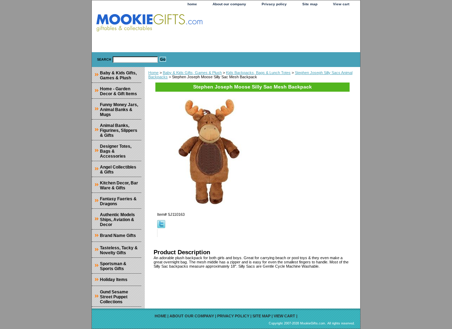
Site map (309, 4)
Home (153, 73)
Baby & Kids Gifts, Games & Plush (192, 73)
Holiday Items (113, 279)
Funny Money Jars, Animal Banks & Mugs (119, 109)
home (192, 4)
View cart (341, 4)
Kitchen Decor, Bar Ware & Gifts (119, 185)
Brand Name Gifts (118, 235)
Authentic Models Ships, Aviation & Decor (117, 219)
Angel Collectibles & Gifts (118, 170)
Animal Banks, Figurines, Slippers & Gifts (118, 130)
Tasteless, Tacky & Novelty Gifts (119, 250)
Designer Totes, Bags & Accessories (115, 151)
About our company (229, 4)
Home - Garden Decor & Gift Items (118, 91)
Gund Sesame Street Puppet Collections (114, 297)
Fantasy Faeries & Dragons (118, 201)
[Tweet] (161, 227)
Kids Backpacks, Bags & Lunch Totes (258, 73)
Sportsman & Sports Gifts (113, 266)
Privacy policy (274, 4)
